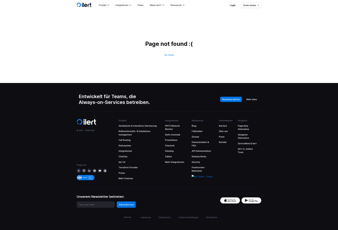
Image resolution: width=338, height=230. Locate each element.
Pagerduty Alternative (243, 127)
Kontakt (223, 142)
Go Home (169, 55)
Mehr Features (126, 178)
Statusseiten (125, 145)
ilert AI (122, 162)
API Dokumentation (201, 151)
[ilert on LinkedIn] (89, 171)
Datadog (169, 151)
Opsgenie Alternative (243, 136)
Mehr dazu (251, 99)
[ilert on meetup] (105, 171)
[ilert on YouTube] (100, 171)
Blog (194, 125)
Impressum (146, 217)
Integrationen (125, 151)
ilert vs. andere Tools (245, 151)
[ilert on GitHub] (84, 171)
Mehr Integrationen (174, 162)
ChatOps (123, 156)
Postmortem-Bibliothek (198, 169)
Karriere (223, 125)
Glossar (195, 136)
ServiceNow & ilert (247, 143)
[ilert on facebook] (94, 171)
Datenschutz (164, 217)
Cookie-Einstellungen (188, 217)
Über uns (223, 131)
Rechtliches (211, 217)
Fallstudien (197, 131)
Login (233, 5)
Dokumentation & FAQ (200, 144)
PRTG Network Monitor (172, 127)
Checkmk (170, 145)
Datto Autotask (172, 134)
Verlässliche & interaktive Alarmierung (138, 125)
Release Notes (199, 156)
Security (196, 162)
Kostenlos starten (231, 99)
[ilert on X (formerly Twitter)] (79, 171)
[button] (104, 5)
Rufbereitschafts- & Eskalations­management (135, 133)
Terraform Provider (128, 167)
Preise (140, 5)
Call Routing (125, 140)
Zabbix (168, 156)
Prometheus (171, 140)
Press (221, 136)
